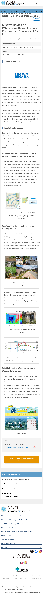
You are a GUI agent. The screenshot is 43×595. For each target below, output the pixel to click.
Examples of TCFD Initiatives (13, 489)
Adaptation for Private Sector (13, 474)
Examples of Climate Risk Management (17, 479)
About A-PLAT (6, 536)
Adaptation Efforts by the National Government (17, 520)
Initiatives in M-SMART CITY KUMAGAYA (20, 447)
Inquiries (4, 547)
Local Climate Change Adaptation (13, 524)
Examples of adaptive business (14, 484)
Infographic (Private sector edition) (11, 495)
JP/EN (36, 19)
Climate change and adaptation (12, 516)
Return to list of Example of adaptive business (21, 460)
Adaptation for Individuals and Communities (16, 532)
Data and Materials (7, 539)
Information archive (8, 543)
